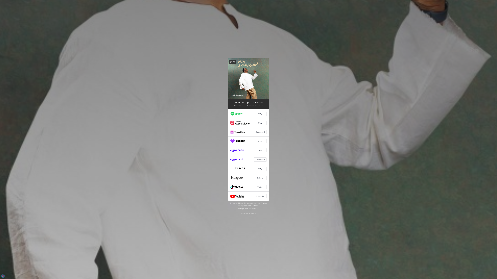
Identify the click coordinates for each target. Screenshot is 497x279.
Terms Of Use (252, 206)
